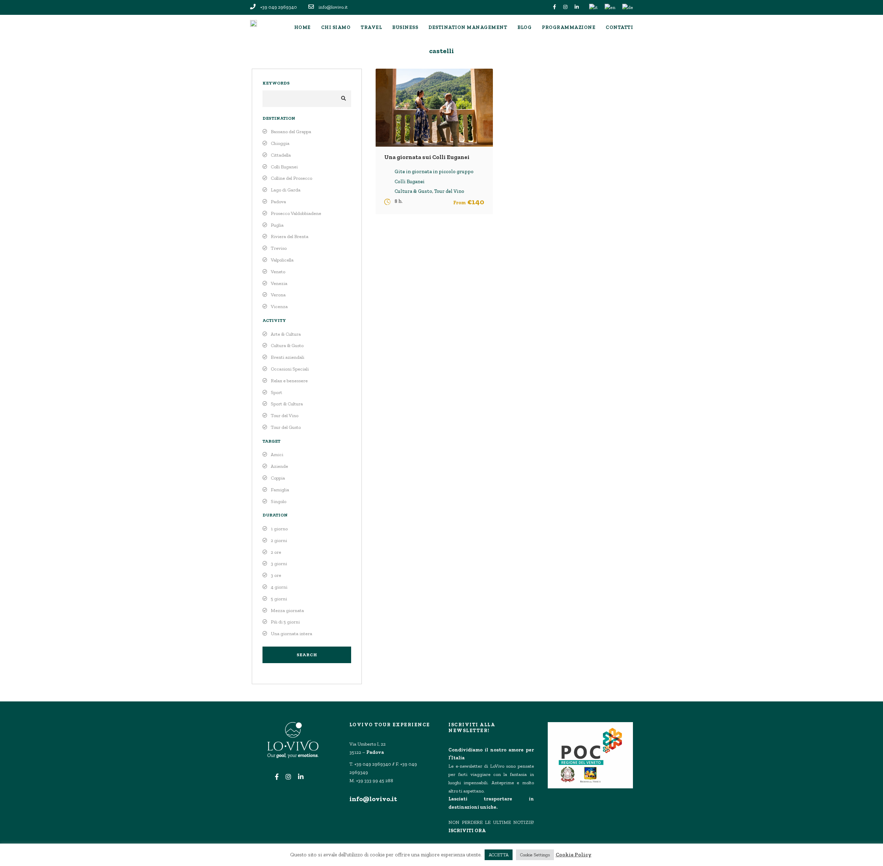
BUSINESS (405, 27)
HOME (302, 27)
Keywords (276, 83)
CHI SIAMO (336, 27)
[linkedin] (577, 7)
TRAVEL (371, 27)
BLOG (524, 27)
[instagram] (565, 7)
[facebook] (554, 7)
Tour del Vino (449, 191)
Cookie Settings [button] (535, 854)
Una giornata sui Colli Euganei (426, 157)
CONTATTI (619, 27)
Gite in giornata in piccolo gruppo (434, 172)
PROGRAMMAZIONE (568, 27)
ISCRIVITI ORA (467, 831)
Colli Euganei (410, 182)
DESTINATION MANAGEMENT (467, 27)
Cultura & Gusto (413, 191)
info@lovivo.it (373, 799)
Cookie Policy (574, 855)
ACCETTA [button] (498, 854)
